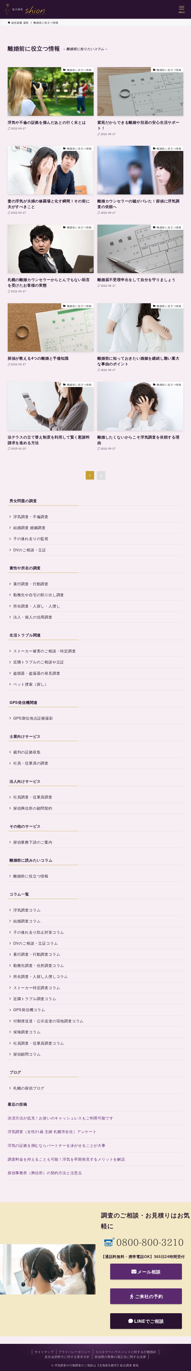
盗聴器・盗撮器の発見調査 (36, 673)
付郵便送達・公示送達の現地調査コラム (48, 1021)
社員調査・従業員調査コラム (38, 1043)
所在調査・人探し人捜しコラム (40, 976)
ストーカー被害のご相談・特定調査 (44, 651)
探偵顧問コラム (27, 1054)
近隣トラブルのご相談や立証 (38, 662)
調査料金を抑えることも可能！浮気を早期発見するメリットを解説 (66, 1159)
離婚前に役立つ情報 (30, 876)
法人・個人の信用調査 (32, 617)
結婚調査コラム (27, 921)
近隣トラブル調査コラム (34, 998)
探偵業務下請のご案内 (32, 842)
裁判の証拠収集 (27, 752)
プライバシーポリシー (74, 1351)
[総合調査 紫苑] (25, 9)
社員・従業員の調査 (30, 763)
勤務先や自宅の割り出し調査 (38, 594)
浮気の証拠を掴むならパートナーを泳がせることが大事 (57, 1145)
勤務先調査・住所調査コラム (38, 965)
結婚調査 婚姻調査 (29, 527)
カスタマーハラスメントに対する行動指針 (126, 1351)
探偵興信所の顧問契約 (32, 808)
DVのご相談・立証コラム (35, 943)
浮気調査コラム (27, 910)
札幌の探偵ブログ (28, 1088)
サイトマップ (44, 1351)
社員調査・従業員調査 (32, 797)
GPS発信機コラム (29, 1009)
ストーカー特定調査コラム (36, 987)
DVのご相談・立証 (29, 549)
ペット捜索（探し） (30, 684)
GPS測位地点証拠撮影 (33, 718)
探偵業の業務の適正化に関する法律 (120, 1356)
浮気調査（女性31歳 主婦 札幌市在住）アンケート (52, 1131)
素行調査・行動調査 (30, 583)
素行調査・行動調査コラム (36, 954)
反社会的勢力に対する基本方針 (67, 1356)
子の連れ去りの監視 (30, 538)
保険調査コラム (27, 1032)
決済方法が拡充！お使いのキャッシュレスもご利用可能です (60, 1118)
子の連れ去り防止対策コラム (38, 932)
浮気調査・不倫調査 (30, 516)
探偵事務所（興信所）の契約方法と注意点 (45, 1172)
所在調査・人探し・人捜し (36, 606)
